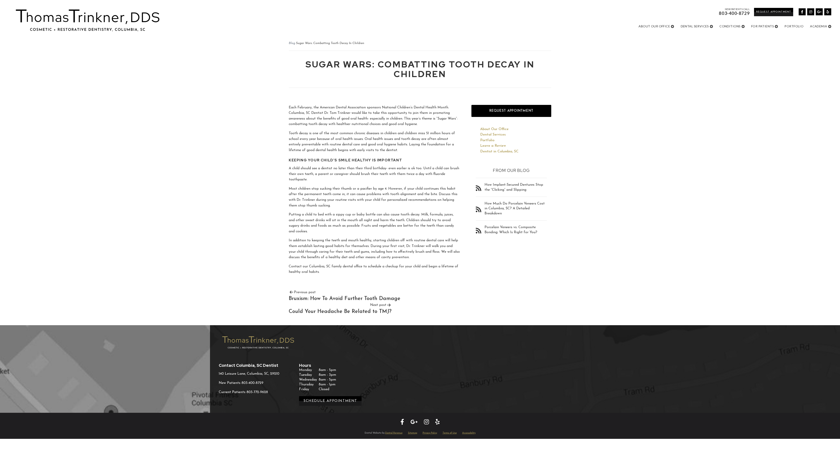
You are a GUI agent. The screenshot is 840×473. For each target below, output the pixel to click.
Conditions (729, 26)
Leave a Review (493, 146)
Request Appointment (773, 12)
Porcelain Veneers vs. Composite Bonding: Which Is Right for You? (511, 230)
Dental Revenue (393, 433)
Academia (818, 26)
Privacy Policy (430, 433)
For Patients (762, 26)
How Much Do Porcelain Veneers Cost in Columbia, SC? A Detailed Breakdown (515, 208)
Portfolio (793, 26)
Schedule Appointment (330, 401)
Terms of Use (450, 433)
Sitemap (412, 433)
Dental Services (695, 26)
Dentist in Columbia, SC (499, 151)
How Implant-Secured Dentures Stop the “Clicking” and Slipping (514, 187)
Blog (292, 43)
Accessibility (469, 433)
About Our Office (654, 26)
